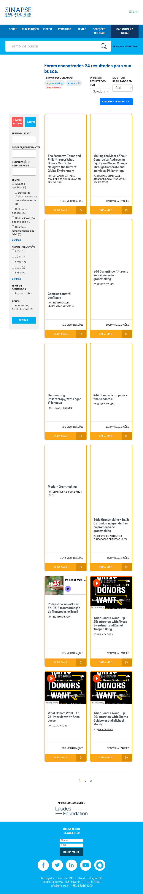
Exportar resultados (116, 101)
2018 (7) (19, 256)
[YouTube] (85, 865)
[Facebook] (43, 865)
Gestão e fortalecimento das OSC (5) (23, 230)
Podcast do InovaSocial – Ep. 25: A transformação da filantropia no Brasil (64, 608)
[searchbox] (14, 153)
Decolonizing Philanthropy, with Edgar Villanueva (64, 399)
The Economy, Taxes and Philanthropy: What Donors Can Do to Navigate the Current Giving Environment (64, 164)
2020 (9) (19, 267)
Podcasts (64, 29)
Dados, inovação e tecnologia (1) (23, 220)
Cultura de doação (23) (20, 211)
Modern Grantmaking (62, 487)
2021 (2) (19, 273)
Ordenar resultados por (98, 81)
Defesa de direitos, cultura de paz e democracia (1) (26, 198)
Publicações (30, 29)
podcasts (74, 83)
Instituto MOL (106, 284)
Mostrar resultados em (122, 79)
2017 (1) (19, 250)
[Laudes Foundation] (71, 811)
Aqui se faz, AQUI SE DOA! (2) (22, 307)
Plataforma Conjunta (61, 306)
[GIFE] (130, 12)
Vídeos (47, 29)
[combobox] (24, 153)
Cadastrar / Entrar (124, 31)
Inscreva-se (71, 852)
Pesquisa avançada (125, 46)
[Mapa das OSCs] (99, 865)
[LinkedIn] (71, 865)
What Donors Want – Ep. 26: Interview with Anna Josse (64, 717)
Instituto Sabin (61, 616)
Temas (82, 29)
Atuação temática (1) (19, 185)
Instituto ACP (61, 302)
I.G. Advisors (105, 634)
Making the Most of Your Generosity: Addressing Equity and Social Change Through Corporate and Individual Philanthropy (110, 164)
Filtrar (30, 121)
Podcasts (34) (23, 293)
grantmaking (55, 83)
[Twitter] (57, 865)
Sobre (13, 29)
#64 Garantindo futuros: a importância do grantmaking (110, 275)
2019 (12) (20, 262)
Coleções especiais (99, 31)
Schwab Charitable (64, 176)
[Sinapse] (18, 12)
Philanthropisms (62, 408)
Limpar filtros (53, 87)
